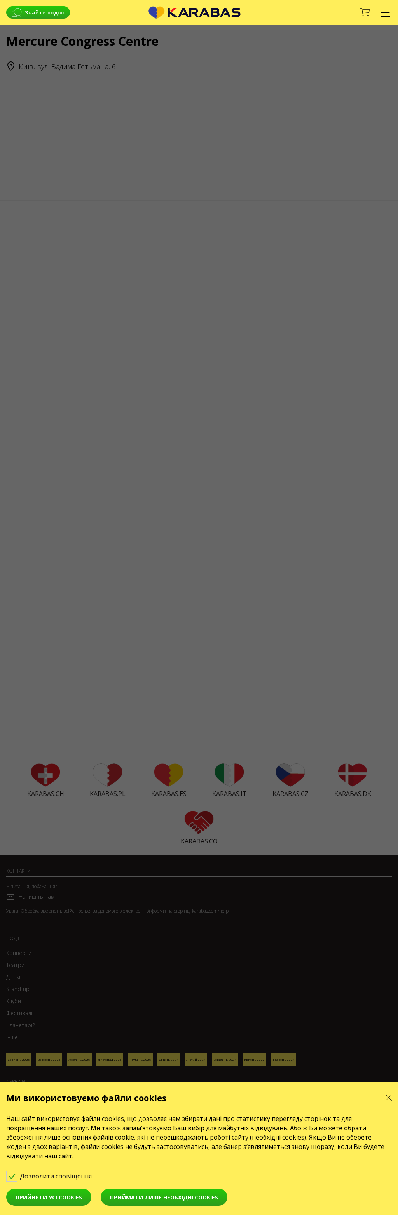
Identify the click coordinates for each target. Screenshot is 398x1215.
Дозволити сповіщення (56, 1176)
